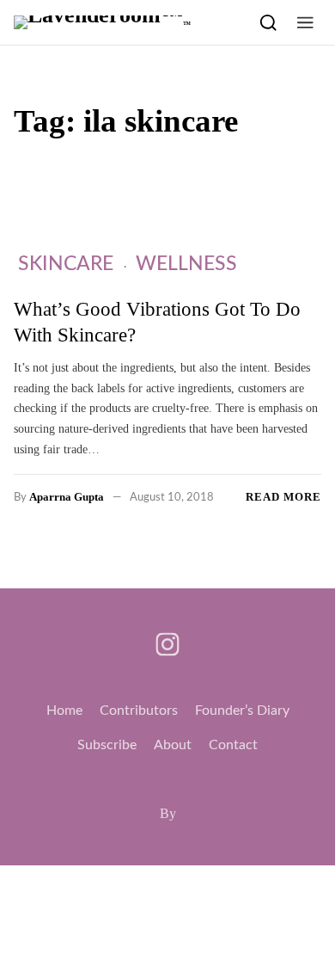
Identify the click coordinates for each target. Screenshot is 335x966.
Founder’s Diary (242, 710)
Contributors (139, 710)
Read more (283, 496)
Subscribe (107, 745)
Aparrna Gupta (66, 496)
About (173, 745)
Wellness (186, 264)
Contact (233, 745)
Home (64, 710)
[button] (305, 22)
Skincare (65, 264)
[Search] (268, 22)
